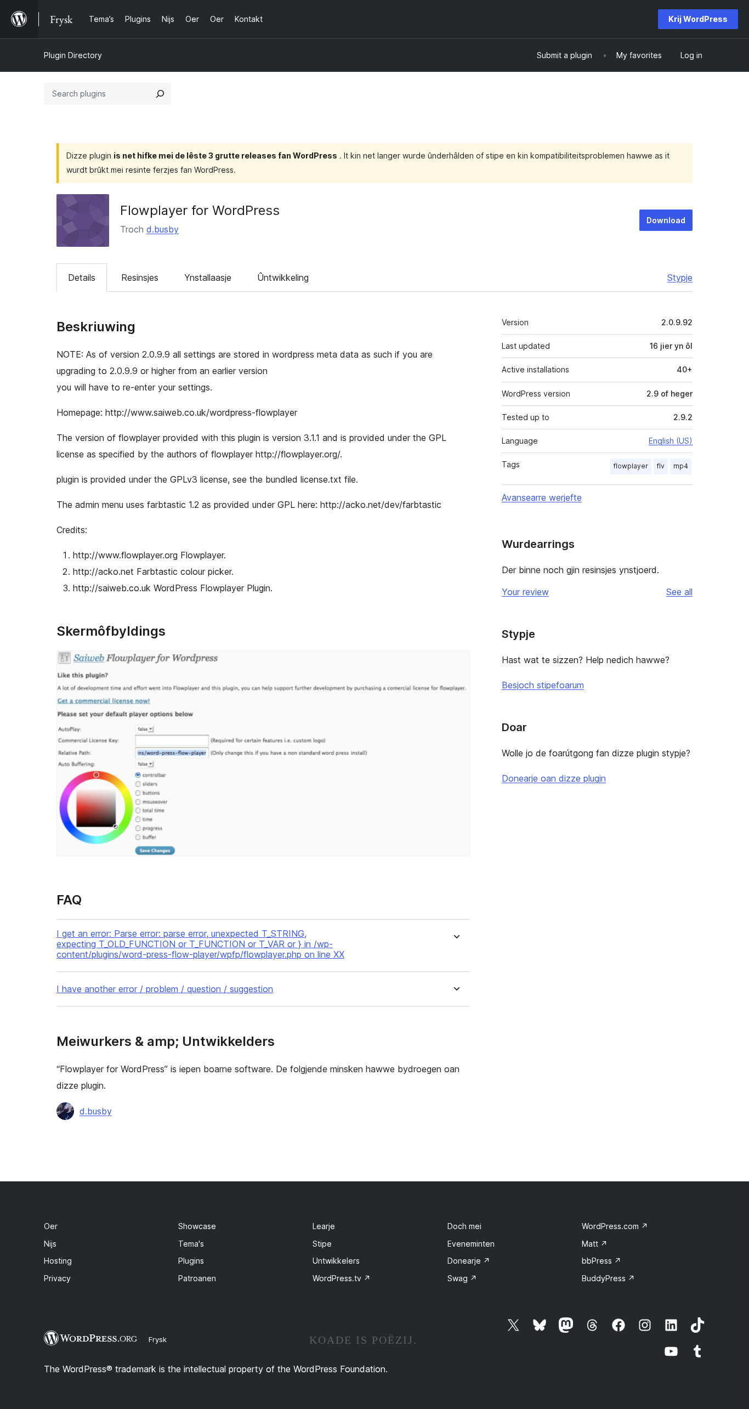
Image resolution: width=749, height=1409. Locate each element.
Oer (51, 1226)
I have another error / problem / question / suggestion (164, 989)
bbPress (601, 1260)
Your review (525, 591)
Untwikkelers (336, 1260)
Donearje (468, 1260)
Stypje (680, 277)
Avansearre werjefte (542, 497)
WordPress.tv (342, 1278)
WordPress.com (615, 1226)
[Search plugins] (160, 94)
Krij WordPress (698, 19)
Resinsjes (139, 277)
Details (81, 277)
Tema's (191, 1243)
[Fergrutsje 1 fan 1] (455, 665)
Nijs (50, 1243)
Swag (462, 1278)
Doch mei (464, 1226)
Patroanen (197, 1278)
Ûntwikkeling (283, 277)
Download (665, 220)
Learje (324, 1226)
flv (661, 466)
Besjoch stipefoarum (543, 685)
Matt (595, 1243)
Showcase (197, 1226)
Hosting (58, 1260)
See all (679, 591)
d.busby (162, 229)
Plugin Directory (73, 55)
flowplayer (631, 466)
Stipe (322, 1243)
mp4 (680, 466)
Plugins (191, 1260)
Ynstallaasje (207, 277)
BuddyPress (608, 1278)
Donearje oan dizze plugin (554, 778)
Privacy (57, 1278)
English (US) (671, 440)
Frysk (158, 1339)
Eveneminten (471, 1243)
